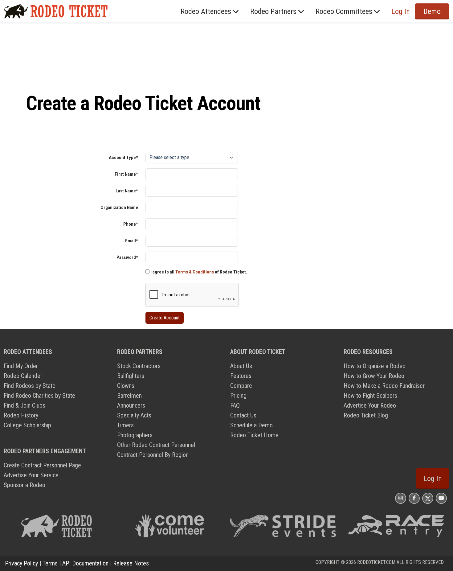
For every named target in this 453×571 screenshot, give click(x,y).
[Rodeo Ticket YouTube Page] (441, 498)
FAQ (235, 405)
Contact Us (243, 415)
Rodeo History (21, 415)
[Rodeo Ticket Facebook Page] (414, 498)
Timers (125, 425)
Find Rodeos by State (29, 385)
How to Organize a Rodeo (375, 366)
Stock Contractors (139, 366)
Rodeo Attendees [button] (206, 11)
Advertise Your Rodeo (370, 405)
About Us (241, 366)
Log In (432, 478)
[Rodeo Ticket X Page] (427, 498)
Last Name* (127, 191)
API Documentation (85, 563)
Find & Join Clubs (24, 405)
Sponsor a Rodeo (24, 485)
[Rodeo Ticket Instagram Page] (401, 498)
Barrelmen (129, 395)
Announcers (131, 405)
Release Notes (131, 563)
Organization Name (119, 207)
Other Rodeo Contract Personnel (156, 445)
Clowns (125, 385)
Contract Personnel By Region (153, 454)
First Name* (126, 174)
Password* (127, 257)
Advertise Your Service (31, 475)
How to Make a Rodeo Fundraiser (384, 385)
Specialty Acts (134, 415)
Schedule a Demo (251, 425)
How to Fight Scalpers (370, 395)
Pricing (238, 395)
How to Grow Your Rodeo (374, 376)
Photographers (135, 435)
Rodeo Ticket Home (254, 435)
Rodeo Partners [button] (273, 11)
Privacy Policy (21, 563)
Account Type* (123, 157)
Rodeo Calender (23, 376)
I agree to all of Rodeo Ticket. (198, 272)
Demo (432, 11)
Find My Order (21, 366)
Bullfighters (130, 376)
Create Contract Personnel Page (42, 465)
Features (240, 376)
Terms (50, 563)
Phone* (130, 224)
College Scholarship (27, 425)
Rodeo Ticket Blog (366, 415)
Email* (131, 241)
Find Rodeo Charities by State (39, 395)
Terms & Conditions (194, 272)
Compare (241, 385)
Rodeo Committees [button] (344, 11)
